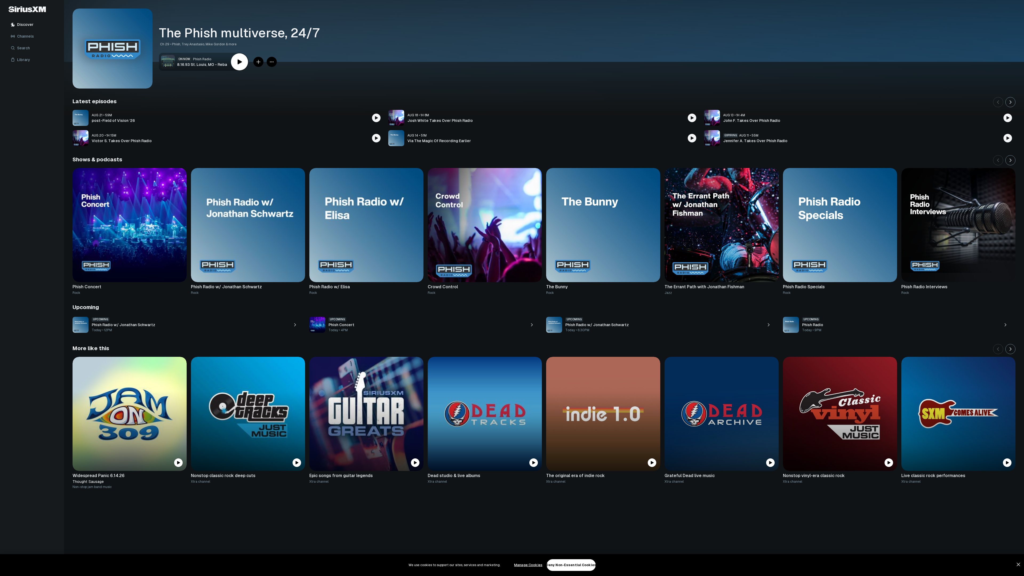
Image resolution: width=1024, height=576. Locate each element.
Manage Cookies (528, 565)
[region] (512, 565)
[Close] (1018, 564)
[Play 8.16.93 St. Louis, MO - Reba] (239, 61)
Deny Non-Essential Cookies (571, 565)
